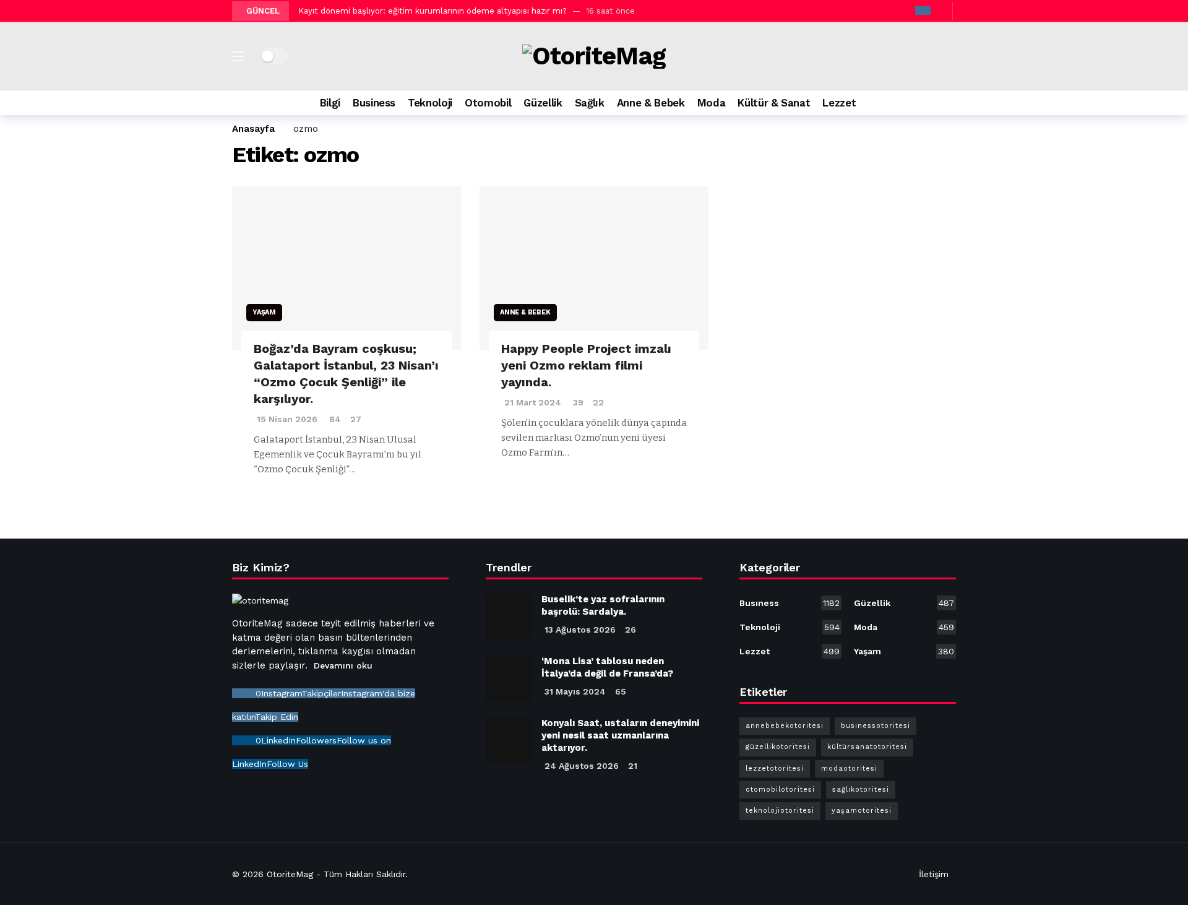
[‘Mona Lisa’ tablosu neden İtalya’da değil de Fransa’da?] (509, 678)
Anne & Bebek (525, 312)
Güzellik (904, 603)
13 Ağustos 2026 (580, 629)
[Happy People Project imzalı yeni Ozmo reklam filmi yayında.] (594, 268)
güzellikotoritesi (778, 747)
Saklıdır (390, 874)
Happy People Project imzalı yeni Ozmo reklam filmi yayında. (586, 365)
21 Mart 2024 (532, 402)
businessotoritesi (875, 726)
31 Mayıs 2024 (575, 691)
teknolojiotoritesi (780, 811)
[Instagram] (923, 10)
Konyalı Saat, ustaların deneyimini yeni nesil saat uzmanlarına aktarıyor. (620, 735)
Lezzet (789, 651)
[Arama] (946, 102)
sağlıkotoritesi (860, 790)
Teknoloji (789, 627)
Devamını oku (343, 665)
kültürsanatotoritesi (867, 747)
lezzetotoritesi (775, 768)
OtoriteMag (290, 874)
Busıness (789, 603)
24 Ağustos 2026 (581, 766)
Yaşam (264, 312)
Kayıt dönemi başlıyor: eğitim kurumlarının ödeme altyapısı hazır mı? (432, 10)
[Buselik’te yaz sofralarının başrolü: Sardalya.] (509, 616)
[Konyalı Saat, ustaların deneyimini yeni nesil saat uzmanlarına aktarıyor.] (509, 740)
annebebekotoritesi (785, 726)
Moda (904, 627)
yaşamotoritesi (862, 811)
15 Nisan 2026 (287, 419)
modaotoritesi (849, 768)
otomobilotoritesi (780, 790)
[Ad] (849, 293)
